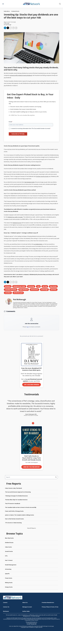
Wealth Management (10, 565)
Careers (5, 602)
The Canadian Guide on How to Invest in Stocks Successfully (20, 507)
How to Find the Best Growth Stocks (14, 519)
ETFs (6, 556)
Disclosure (6, 611)
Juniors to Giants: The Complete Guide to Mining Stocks (19, 515)
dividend (7, 286)
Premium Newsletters (48, 602)
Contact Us (6, 607)
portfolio (53, 289)
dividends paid (18, 293)
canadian (8, 293)
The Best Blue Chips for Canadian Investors (16, 499)
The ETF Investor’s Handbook (12, 503)
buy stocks (53, 286)
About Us (25, 602)
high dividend (23, 289)
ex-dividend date (38, 244)
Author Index (26, 611)
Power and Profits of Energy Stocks (14, 511)
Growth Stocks (9, 551)
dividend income (17, 222)
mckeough (44, 289)
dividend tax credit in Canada (15, 217)
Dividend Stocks (15, 11)
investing (31, 286)
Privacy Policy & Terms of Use (50, 607)
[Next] (33, 423)
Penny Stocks (8, 578)
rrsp (38, 286)
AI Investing (8, 569)
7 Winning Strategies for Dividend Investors (16, 496)
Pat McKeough (7, 24)
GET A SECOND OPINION (31, 384)
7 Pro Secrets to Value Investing (13, 522)
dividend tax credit (19, 286)
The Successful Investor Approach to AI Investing (18, 492)
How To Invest (9, 560)
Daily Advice (7, 11)
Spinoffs (7, 573)
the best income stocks (42, 176)
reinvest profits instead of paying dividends (21, 75)
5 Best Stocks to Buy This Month (13, 488)
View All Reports (31, 528)
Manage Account (27, 607)
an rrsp (45, 286)
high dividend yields (29, 182)
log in (27, 327)
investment (34, 289)
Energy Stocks (9, 587)
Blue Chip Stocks (9, 538)
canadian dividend (10, 289)
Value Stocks (8, 547)
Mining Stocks (8, 582)
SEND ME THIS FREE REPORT (31, 467)
